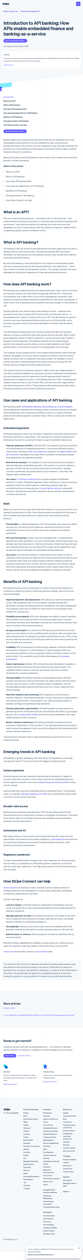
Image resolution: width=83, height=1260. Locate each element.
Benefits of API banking (12, 117)
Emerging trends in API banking (16, 121)
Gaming (46, 1158)
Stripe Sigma (28, 1179)
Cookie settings (69, 1148)
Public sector (48, 1181)
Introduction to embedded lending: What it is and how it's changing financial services (40, 1015)
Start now (9, 1055)
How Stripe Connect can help (15, 125)
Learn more (8, 65)
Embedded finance (50, 1128)
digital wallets (66, 451)
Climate (26, 1131)
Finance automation (50, 1131)
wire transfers (12, 454)
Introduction (8, 97)
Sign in (66, 1191)
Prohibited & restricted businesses (67, 1136)
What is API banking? (11, 105)
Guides (65, 1113)
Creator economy (49, 1155)
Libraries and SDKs (50, 1228)
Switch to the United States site (40, 1255)
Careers (66, 1162)
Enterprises (47, 1113)
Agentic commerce (50, 1119)
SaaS (45, 1149)
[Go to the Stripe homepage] (6, 1109)
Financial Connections (31, 1146)
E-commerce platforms (27, 479)
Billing (25, 1122)
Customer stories (69, 1116)
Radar (25, 1173)
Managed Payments (30, 1161)
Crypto (26, 1137)
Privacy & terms (69, 1130)
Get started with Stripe (14, 41)
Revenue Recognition (31, 1176)
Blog (64, 1119)
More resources (10, 11)
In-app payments (49, 1137)
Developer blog (49, 1234)
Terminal (26, 1185)
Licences (66, 1142)
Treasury (26, 1188)
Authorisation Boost (30, 1119)
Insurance (46, 1167)
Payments (27, 1167)
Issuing (26, 1155)
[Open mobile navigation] (78, 4)
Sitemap (66, 1145)
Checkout (27, 1128)
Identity (26, 1149)
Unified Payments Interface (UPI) (53, 782)
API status (47, 1222)
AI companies (48, 1152)
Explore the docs (50, 1081)
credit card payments (37, 451)
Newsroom (67, 1165)
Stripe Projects (48, 1231)
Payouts (26, 1170)
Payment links (28, 1164)
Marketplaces (48, 1140)
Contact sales (9, 1008)
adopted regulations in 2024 (34, 794)
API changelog (48, 1225)
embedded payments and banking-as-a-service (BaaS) (47, 406)
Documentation (49, 1216)
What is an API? (9, 101)
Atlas (25, 1116)
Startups (46, 1116)
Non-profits (47, 1175)
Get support (67, 1180)
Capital (26, 1125)
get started (41, 951)
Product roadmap (69, 1159)
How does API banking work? (15, 109)
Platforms (47, 1146)
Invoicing (26, 1152)
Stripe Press (67, 1168)
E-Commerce (48, 1125)
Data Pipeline (28, 1140)
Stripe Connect (10, 887)
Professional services (51, 1178)
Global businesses (50, 1134)
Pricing (25, 1113)
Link (24, 1158)
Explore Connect (10, 1084)
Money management (30, 11)
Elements (26, 1143)
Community (67, 1122)
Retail (45, 1184)
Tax (24, 1182)
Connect (26, 1134)
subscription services (52, 488)
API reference (48, 1219)
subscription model (29, 714)
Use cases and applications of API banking (20, 113)
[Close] (78, 1248)
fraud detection (58, 839)
